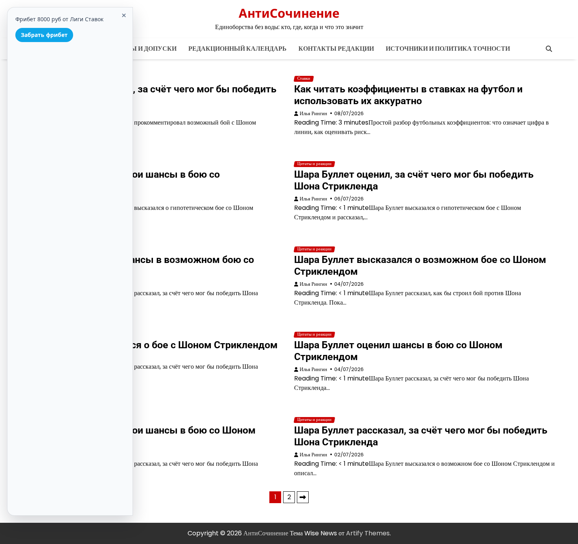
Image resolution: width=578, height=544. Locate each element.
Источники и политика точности (448, 48)
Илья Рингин (313, 113)
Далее (303, 497)
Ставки (303, 78)
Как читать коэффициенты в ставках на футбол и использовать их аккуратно (408, 95)
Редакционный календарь (237, 48)
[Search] (549, 49)
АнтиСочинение (289, 13)
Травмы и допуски (142, 48)
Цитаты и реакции (314, 164)
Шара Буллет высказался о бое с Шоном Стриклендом (150, 345)
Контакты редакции (336, 48)
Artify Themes (368, 533)
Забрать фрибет (44, 35)
